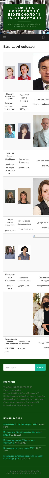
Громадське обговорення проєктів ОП (20, 424)
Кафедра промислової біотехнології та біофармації (24, 13)
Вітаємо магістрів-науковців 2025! (19, 448)
